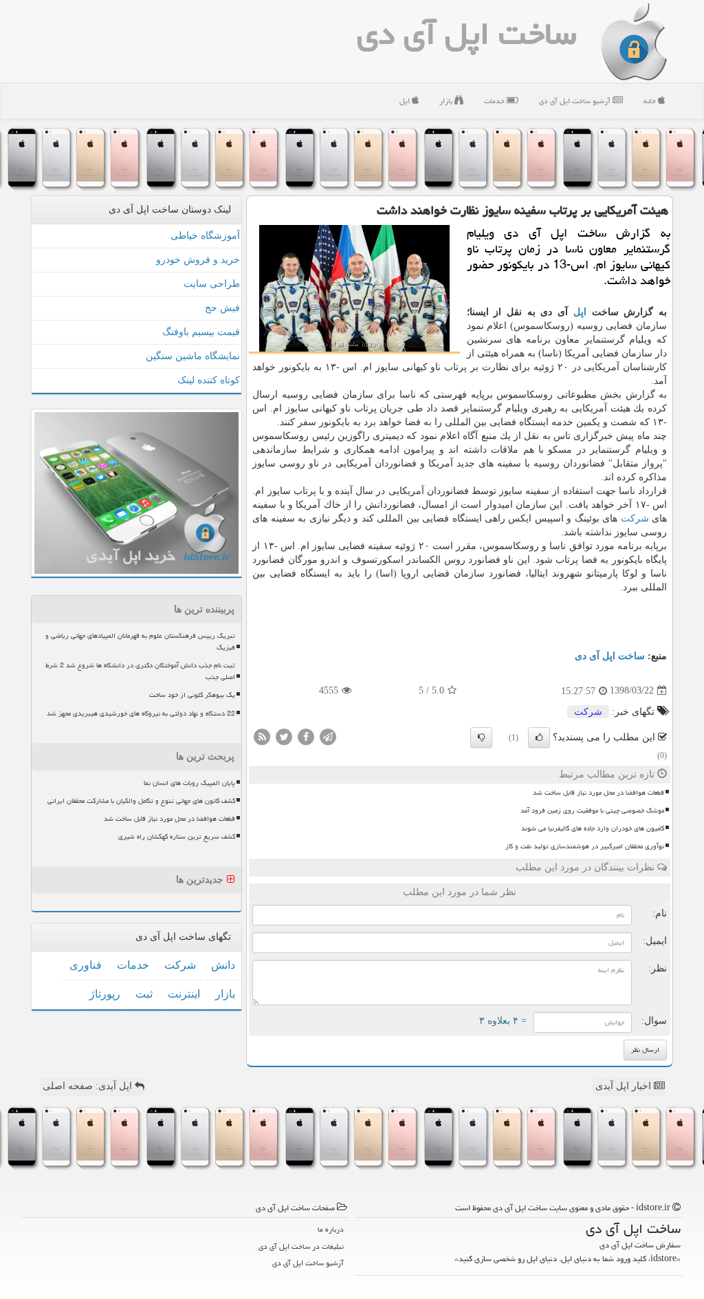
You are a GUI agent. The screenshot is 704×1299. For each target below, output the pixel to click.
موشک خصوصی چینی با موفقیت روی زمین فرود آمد (592, 810)
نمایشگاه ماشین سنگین (193, 356)
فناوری (85, 965)
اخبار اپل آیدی (624, 1086)
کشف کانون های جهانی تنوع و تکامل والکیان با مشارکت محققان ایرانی (141, 801)
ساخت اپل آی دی (466, 33)
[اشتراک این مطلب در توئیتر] (284, 736)
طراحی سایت (212, 284)
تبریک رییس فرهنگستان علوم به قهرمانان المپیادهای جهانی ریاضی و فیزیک (140, 641)
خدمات (495, 101)
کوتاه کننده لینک (208, 380)
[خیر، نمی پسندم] (481, 737)
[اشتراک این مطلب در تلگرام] (328, 736)
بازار (446, 101)
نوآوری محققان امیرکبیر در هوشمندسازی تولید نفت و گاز (584, 846)
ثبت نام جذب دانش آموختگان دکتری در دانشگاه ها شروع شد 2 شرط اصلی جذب (140, 671)
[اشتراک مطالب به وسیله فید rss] (262, 736)
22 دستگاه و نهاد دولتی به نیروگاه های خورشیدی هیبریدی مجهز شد (141, 713)
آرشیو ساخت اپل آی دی (576, 101)
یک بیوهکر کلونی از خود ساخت (192, 695)
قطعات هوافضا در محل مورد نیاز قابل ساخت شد (598, 792)
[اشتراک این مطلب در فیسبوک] (306, 736)
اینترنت (184, 994)
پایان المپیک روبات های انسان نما (189, 783)
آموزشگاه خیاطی (205, 235)
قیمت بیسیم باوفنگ (201, 332)
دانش (223, 965)
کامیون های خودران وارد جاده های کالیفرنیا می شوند (592, 828)
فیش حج (222, 308)
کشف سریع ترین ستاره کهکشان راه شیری (176, 837)
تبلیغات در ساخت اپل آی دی (301, 1246)
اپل (405, 101)
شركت (635, 518)
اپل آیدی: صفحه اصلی (89, 1086)
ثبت (144, 994)
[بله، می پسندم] (539, 737)
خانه (651, 101)
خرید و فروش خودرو (198, 260)
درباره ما (331, 1229)
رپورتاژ (104, 994)
